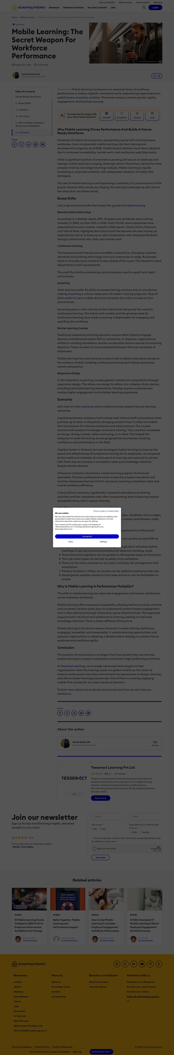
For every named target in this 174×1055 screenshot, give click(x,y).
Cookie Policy (113, 511)
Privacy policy (99, 511)
